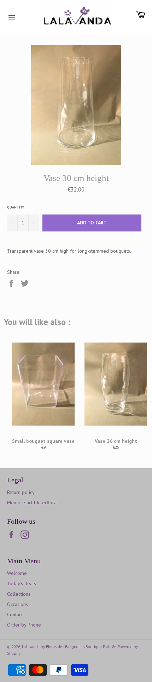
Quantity (15, 207)
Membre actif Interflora (32, 502)
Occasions (17, 604)
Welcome (17, 573)
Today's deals (21, 583)
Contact (15, 614)
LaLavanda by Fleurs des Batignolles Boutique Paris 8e (69, 646)
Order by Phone (24, 625)
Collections (18, 594)
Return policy (21, 492)
